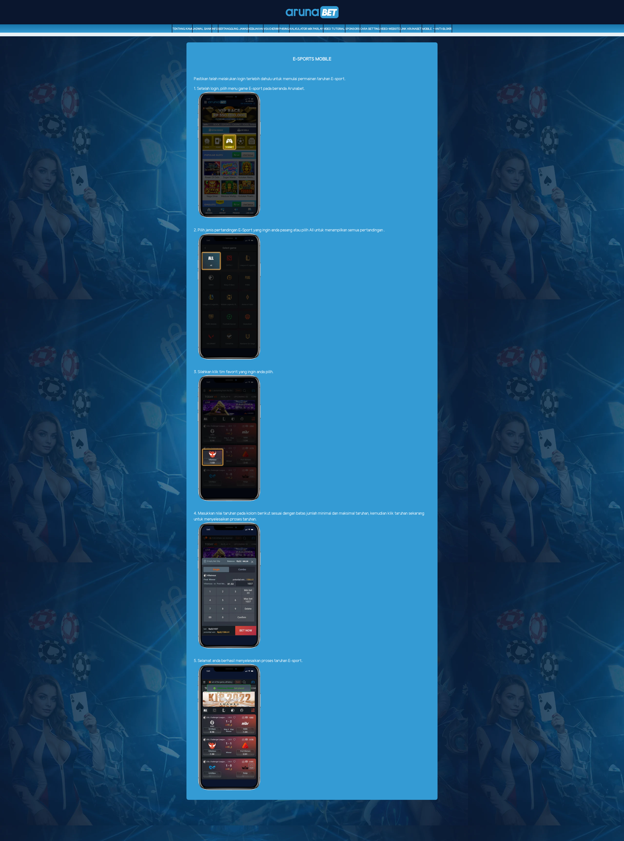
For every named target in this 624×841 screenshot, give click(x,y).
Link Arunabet (411, 29)
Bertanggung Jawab (233, 29)
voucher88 (271, 29)
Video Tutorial (334, 29)
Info (215, 29)
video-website (390, 29)
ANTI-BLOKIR (443, 29)
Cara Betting (370, 29)
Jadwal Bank (202, 29)
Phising (284, 29)
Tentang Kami (182, 29)
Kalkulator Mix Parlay (306, 29)
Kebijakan (256, 29)
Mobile (427, 29)
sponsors (352, 29)
